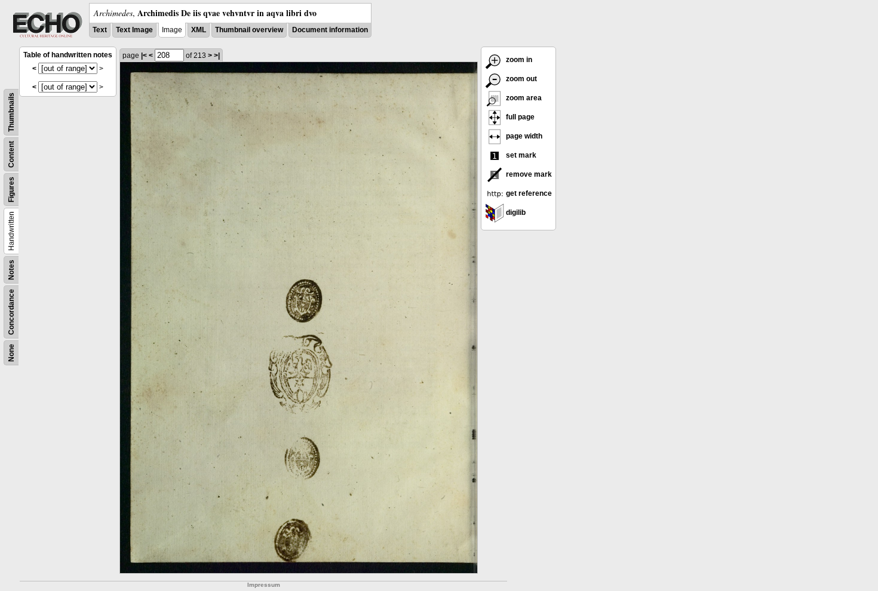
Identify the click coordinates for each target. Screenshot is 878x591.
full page (519, 117)
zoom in (518, 60)
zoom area (523, 98)
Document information (330, 30)
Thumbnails (11, 112)
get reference (528, 193)
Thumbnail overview (249, 30)
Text (100, 30)
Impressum (263, 584)
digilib (515, 212)
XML (198, 30)
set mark (520, 155)
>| (217, 55)
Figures (11, 189)
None (11, 353)
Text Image (134, 30)
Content (11, 154)
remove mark (528, 174)
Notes (11, 270)
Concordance (11, 312)
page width (523, 136)
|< (144, 55)
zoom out (520, 79)
